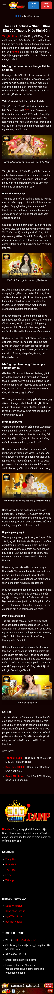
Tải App (9, 880)
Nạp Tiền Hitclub (14, 916)
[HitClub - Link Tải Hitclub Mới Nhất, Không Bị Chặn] (17, 5)
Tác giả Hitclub (10, 36)
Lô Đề (8, 875)
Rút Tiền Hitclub (13, 921)
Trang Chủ (10, 859)
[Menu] (4, 5)
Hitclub (17, 16)
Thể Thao (10, 869)
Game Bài (10, 864)
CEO (27, 110)
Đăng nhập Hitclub (15, 911)
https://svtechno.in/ (25, 940)
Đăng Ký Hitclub (13, 905)
